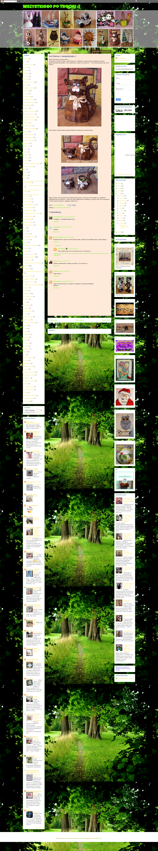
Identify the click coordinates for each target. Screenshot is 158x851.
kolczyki (26, 155)
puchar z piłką (28, 276)
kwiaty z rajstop (28, 216)
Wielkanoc (27, 378)
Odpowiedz (56, 221)
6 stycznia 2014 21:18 (69, 217)
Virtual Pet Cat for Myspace (124, 174)
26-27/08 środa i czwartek (33, 423)
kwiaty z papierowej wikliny (32, 213)
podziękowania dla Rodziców (32, 263)
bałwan (26, 70)
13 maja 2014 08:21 (73, 248)
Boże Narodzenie (29, 82)
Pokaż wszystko (39, 827)
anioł (25, 61)
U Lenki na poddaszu (33, 569)
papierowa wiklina (61, 207)
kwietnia (121, 215)
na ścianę (27, 239)
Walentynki (27, 363)
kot (55, 207)
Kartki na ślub (37, 484)
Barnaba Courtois (58, 237)
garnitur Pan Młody (29, 128)
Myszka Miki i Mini (29, 236)
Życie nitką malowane (33, 432)
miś (25, 228)
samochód (27, 305)
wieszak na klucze (29, 381)
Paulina (55, 261)
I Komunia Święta (29, 140)
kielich (26, 149)
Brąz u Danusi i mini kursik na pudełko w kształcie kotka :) (128, 536)
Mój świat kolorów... (32, 736)
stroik (25, 340)
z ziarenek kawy (29, 389)
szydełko (26, 349)
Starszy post (106, 320)
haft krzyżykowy (28, 137)
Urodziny (35, 496)
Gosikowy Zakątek (32, 469)
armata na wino (28, 64)
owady (26, 251)
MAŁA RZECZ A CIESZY (33, 527)
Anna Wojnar (61, 248)
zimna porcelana (29, 398)
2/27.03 (35, 680)
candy (26, 85)
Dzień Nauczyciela (29, 120)
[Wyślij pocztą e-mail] (68, 205)
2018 (119, 183)
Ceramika (36, 588)
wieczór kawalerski (29, 372)
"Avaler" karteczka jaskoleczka (32, 660)
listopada (122, 198)
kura (25, 178)
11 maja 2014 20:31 (69, 237)
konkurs (26, 157)
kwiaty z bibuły (28, 207)
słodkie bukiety (28, 317)
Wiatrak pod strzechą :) (126, 601)
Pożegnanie (36, 812)
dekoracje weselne (29, 102)
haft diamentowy (29, 134)
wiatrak (26, 369)
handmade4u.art (58, 217)
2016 (119, 188)
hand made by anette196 (34, 587)
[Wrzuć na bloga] (70, 205)
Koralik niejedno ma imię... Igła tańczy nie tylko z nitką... (32, 772)
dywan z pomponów (30, 111)
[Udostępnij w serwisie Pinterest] (75, 205)
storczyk (26, 337)
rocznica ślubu (28, 296)
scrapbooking (28, 311)
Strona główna (79, 320)
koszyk (26, 160)
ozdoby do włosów (29, 254)
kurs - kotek (27, 198)
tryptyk (26, 360)
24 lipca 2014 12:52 (64, 271)
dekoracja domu (29, 99)
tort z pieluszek (28, 357)
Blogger (99, 838)
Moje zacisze (30, 551)
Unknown (56, 271)
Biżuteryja (29, 630)
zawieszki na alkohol (30, 395)
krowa (26, 175)
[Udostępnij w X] (72, 205)
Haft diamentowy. (128, 631)
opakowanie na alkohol (31, 245)
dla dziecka (27, 105)
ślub (25, 351)
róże (25, 302)
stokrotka (27, 334)
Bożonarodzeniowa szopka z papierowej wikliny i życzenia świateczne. (128, 648)
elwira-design (57, 281)
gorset (26, 131)
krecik (26, 172)
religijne (26, 287)
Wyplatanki (29, 516)
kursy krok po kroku (30, 204)
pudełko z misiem (29, 282)
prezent (68, 207)
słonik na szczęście (29, 322)
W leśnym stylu (37, 757)
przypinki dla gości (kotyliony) (32, 271)
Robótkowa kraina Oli (33, 605)
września (122, 203)
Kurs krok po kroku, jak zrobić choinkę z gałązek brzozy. (128, 501)
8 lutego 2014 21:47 (66, 227)
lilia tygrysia (27, 219)
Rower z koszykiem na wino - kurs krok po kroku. (127, 553)
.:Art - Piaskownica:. (32, 505)
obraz (26, 242)
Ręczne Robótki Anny (33, 451)
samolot (26, 308)
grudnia (121, 195)
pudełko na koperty (29, 279)
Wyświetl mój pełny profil (123, 60)
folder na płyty (28, 125)
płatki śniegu (28, 260)
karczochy (27, 146)
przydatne (27, 268)
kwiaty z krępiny (28, 210)
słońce (26, 325)
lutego (121, 220)
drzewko (26, 108)
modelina (27, 233)
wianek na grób (28, 366)
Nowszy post (53, 320)
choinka (26, 90)
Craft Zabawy (30, 422)
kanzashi (26, 143)
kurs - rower (27, 201)
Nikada (81, 838)
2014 (119, 193)
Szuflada (29, 810)
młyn (25, 231)
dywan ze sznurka (29, 114)
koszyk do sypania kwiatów (32, 163)
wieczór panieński (29, 375)
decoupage (27, 96)
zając (25, 392)
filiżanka (26, 123)
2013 (119, 232)
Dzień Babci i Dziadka (30, 117)
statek (26, 331)
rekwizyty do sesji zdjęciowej (32, 284)
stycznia (121, 223)
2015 (119, 191)
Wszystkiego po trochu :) (51, 7)
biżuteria (26, 73)
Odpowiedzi (58, 245)
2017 (119, 186)
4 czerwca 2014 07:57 (64, 261)
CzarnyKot (29, 678)
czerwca (121, 210)
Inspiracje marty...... (32, 494)
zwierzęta (27, 401)
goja (27, 695)
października (123, 200)
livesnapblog (57, 227)
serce (26, 314)
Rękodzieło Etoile (31, 648)
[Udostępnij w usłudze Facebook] (73, 205)
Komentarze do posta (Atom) (82, 326)
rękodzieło (27, 293)
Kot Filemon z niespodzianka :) (124, 227)
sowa (25, 328)
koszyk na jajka (28, 166)
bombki (26, 79)
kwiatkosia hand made (33, 714)
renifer (26, 290)
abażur (26, 59)
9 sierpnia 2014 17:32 (67, 281)
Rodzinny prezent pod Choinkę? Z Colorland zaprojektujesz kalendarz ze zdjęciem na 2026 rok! (33, 534)
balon (26, 67)
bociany (26, 76)
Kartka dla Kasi (37, 452)
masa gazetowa (28, 225)
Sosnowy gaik (30, 756)
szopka (26, 346)
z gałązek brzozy (29, 386)
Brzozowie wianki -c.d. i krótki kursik (128, 569)
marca (121, 218)
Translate (38, 412)
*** (34, 507)
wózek (26, 383)
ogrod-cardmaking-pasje (34, 791)
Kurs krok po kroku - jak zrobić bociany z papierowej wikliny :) (128, 518)
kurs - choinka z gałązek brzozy (33, 185)
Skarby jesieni (37, 632)
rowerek (26, 299)
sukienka (26, 343)
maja (121, 213)
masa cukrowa (28, 222)
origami (26, 248)
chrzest (26, 93)
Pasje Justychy (31, 619)
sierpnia (121, 205)
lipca (120, 208)
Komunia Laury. (37, 662)
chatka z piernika (29, 88)
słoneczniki (27, 319)
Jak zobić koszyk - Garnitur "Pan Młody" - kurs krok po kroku (128, 585)
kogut (26, 152)
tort (25, 354)
